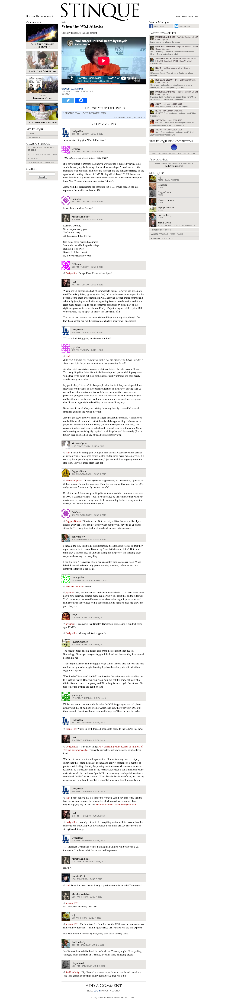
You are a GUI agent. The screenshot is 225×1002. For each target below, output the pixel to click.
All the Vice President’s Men (42, 154)
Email (167, 180)
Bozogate (33, 158)
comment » (67, 94)
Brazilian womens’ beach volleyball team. (116, 804)
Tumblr (180, 234)
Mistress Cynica (73, 480)
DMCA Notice (34, 138)
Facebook (159, 26)
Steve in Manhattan (72, 89)
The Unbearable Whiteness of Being (41, 149)
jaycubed (70, 592)
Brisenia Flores (187, 225)
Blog (171, 238)
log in (97, 991)
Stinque (64, 4)
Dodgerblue (71, 273)
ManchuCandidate (74, 586)
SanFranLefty (72, 972)
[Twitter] (68, 100)
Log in (31, 133)
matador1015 (72, 903)
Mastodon (184, 26)
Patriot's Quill (171, 225)
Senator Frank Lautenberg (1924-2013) (85, 113)
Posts (160, 180)
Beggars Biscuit (73, 521)
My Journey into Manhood (41, 163)
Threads (175, 180)
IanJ (68, 356)
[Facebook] (81, 100)
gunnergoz (71, 728)
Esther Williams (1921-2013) (128, 117)
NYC (64, 22)
